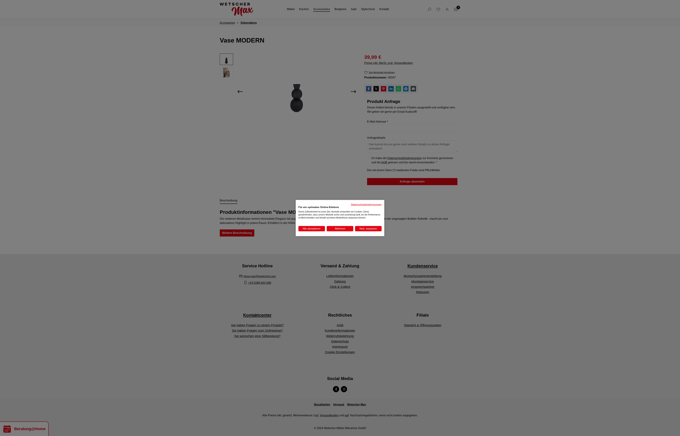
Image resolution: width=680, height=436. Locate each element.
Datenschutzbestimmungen (366, 204)
